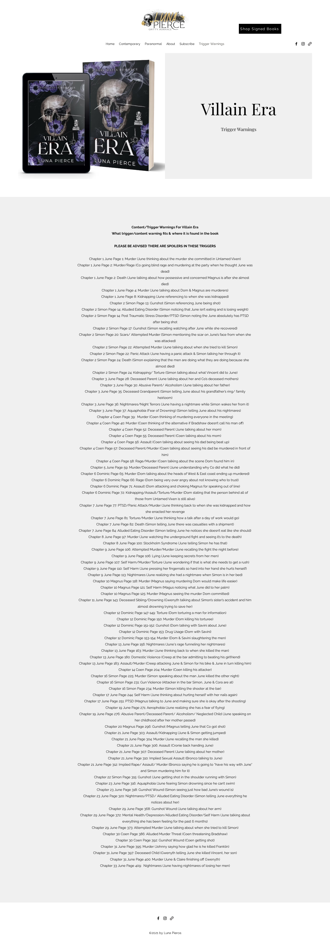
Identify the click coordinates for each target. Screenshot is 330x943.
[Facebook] (296, 44)
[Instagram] (303, 44)
